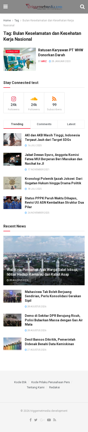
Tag (16, 20)
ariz (44, 61)
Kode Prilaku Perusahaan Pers (50, 382)
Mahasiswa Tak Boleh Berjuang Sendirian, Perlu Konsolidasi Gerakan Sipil (53, 296)
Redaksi (54, 387)
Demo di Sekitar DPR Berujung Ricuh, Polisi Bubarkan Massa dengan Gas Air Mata (54, 320)
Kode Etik (20, 382)
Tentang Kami (35, 387)
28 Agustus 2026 (18, 280)
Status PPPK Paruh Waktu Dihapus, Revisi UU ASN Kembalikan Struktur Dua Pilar (54, 202)
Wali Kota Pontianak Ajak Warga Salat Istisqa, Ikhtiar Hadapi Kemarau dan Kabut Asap (42, 272)
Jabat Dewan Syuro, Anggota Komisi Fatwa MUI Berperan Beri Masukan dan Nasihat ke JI (53, 159)
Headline (12, 51)
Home (7, 20)
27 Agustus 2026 (36, 350)
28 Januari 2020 (60, 61)
